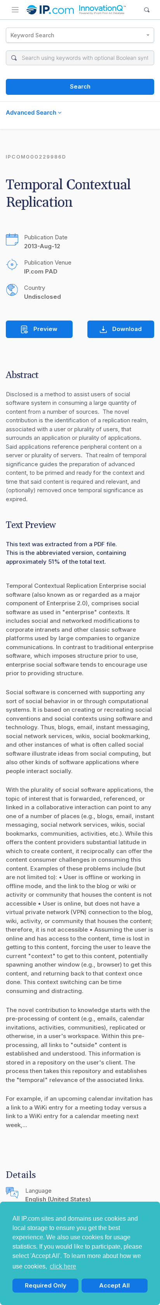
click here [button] (63, 1266)
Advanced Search (32, 112)
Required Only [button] (45, 1285)
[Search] (147, 10)
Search (80, 86)
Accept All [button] (114, 1285)
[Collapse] (15, 9)
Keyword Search (32, 35)
